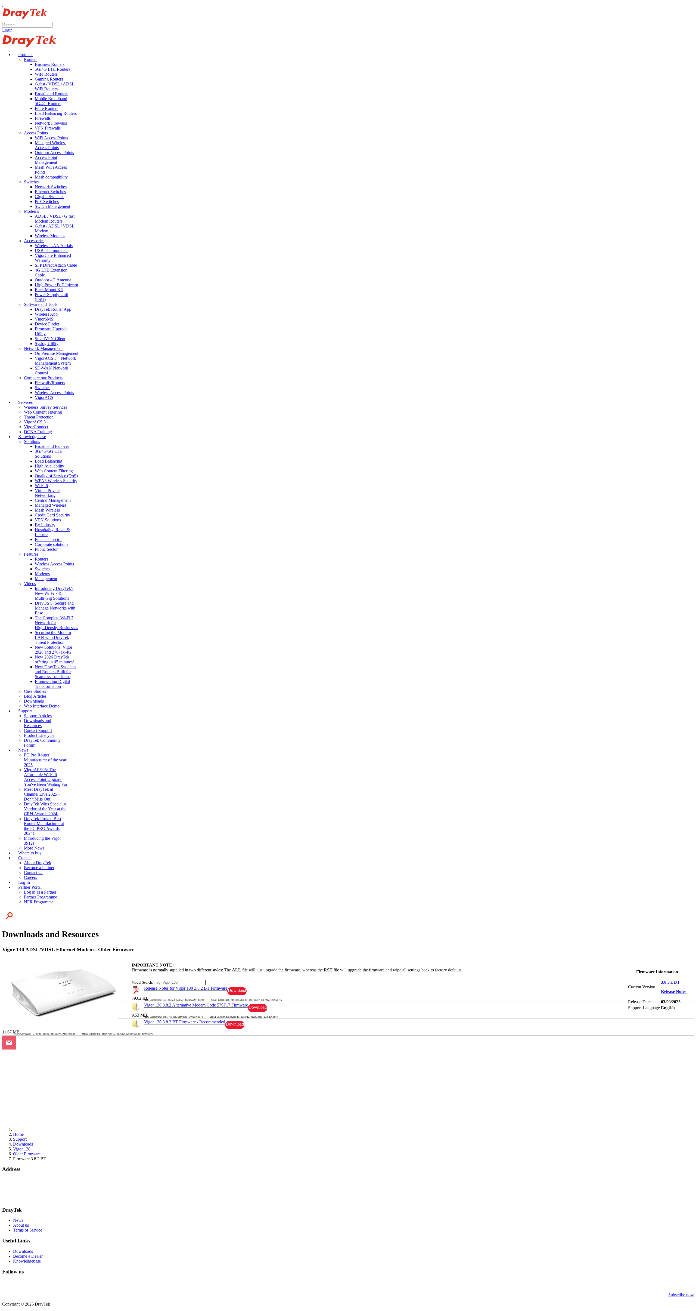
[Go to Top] (2, 4)
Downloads (23, 1251)
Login (7, 30)
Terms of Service (27, 1230)
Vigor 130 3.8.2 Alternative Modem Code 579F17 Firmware (196, 1005)
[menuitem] (23, 54)
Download (237, 990)
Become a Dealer (28, 1256)
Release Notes (673, 991)
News (18, 1220)
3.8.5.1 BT (670, 982)
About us (21, 1225)
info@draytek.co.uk (19, 1194)
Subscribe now (681, 1294)
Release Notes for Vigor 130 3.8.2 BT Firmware (185, 988)
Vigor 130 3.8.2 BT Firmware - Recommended (184, 1022)
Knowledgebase (27, 1261)
